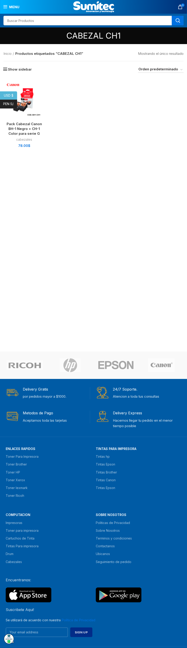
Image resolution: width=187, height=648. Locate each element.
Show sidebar (20, 69)
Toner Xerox (15, 480)
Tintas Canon (106, 480)
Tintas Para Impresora (116, 449)
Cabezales (14, 562)
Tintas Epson (105, 464)
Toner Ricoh (15, 495)
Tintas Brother (106, 472)
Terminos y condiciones (114, 538)
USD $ (10, 95)
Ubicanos (103, 554)
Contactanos (105, 546)
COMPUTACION (18, 515)
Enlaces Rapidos (20, 449)
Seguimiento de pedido (113, 562)
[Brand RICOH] (25, 365)
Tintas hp (103, 456)
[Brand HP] (70, 365)
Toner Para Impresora (22, 456)
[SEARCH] (178, 20)
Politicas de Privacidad (113, 523)
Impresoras (14, 523)
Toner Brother (16, 464)
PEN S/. (10, 104)
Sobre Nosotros (111, 515)
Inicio (7, 53)
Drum (9, 554)
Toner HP (13, 472)
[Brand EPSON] (116, 365)
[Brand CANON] (161, 365)
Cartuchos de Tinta (20, 538)
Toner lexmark (17, 488)
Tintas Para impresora (22, 546)
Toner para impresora (22, 530)
